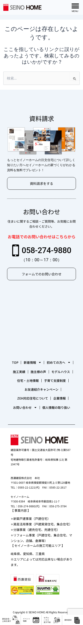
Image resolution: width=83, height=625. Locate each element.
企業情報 (59, 398)
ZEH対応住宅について (32, 398)
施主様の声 (38, 371)
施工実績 (19, 371)
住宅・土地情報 (28, 380)
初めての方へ (56, 362)
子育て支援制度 (55, 380)
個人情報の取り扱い (56, 407)
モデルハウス (60, 371)
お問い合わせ (22, 407)
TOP (15, 362)
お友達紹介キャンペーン (41, 389)
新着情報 (30, 362)
